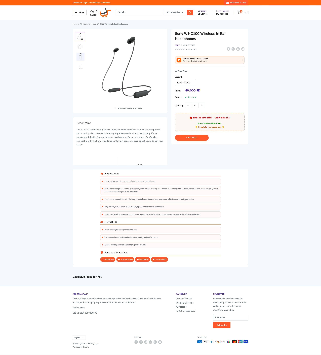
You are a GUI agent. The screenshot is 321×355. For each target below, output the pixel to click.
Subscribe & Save (238, 2)
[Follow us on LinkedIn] (155, 342)
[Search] (190, 12)
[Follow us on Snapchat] (160, 342)
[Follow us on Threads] (141, 342)
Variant (178, 77)
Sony (177, 45)
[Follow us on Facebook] (136, 342)
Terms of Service (184, 298)
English (77, 337)
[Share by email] (243, 49)
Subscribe (222, 325)
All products (85, 24)
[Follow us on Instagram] (145, 342)
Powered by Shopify (81, 347)
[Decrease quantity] (188, 105)
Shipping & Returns (185, 302)
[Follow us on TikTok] (150, 342)
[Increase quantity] (201, 105)
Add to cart (191, 137)
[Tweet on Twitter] (238, 49)
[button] (181, 71)
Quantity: (179, 105)
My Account (181, 306)
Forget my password (185, 311)
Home (75, 24)
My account (222, 13)
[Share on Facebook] (228, 49)
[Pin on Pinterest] (233, 49)
